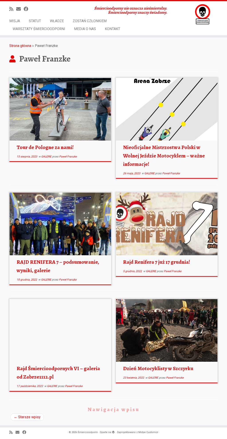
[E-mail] (20, 9)
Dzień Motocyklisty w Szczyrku (158, 368)
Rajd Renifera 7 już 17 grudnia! (156, 261)
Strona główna (20, 46)
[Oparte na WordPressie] (113, 431)
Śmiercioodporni (88, 432)
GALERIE (46, 156)
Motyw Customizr (148, 432)
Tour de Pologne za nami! (45, 147)
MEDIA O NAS (85, 29)
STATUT (35, 21)
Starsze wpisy (27, 417)
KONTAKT (112, 29)
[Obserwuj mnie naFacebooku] (27, 9)
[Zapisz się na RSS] (12, 9)
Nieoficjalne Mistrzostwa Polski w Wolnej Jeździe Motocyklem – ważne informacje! (164, 156)
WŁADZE (57, 21)
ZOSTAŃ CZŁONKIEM (90, 21)
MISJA (14, 21)
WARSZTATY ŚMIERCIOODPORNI (39, 29)
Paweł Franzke (68, 156)
